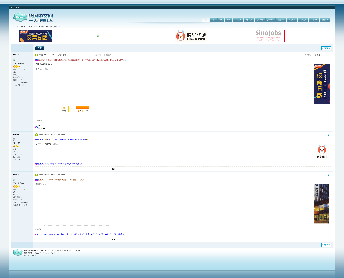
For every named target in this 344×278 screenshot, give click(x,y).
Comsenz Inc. (77, 250)
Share (40, 126)
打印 (99, 55)
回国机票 (238, 20)
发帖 (40, 48)
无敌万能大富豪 (19, 63)
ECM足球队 (41, 26)
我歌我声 (281, 20)
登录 (17, 7)
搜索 (213, 20)
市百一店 (249, 20)
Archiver (46, 253)
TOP (113, 169)
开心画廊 (292, 20)
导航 (221, 20)
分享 (71, 111)
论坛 (205, 20)
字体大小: (107, 55)
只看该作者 (62, 55)
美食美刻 (303, 20)
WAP (53, 253)
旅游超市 (325, 20)
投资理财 (270, 20)
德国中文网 (28, 253)
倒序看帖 (308, 55)
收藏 (64, 111)
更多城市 (32, 26)
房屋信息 (259, 20)
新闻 (228, 20)
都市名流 (16, 143)
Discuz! (36, 250)
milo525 (16, 55)
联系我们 (38, 253)
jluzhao (16, 135)
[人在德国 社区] (33, 21)
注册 (12, 7)
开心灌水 (314, 20)
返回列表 (327, 48)
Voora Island (56, 250)
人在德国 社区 (20, 26)
